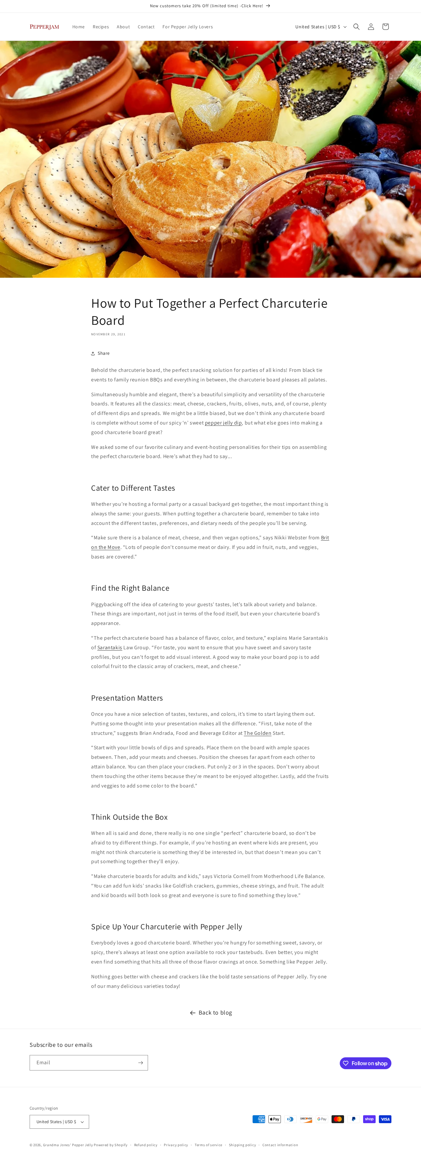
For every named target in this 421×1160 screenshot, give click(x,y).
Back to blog (215, 1012)
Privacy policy (176, 1145)
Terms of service (208, 1145)
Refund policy (146, 1145)
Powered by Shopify (111, 1145)
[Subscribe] (140, 1062)
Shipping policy (242, 1145)
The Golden (257, 733)
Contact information (280, 1145)
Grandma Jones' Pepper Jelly (68, 1145)
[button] (356, 26)
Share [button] (104, 353)
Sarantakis (109, 647)
